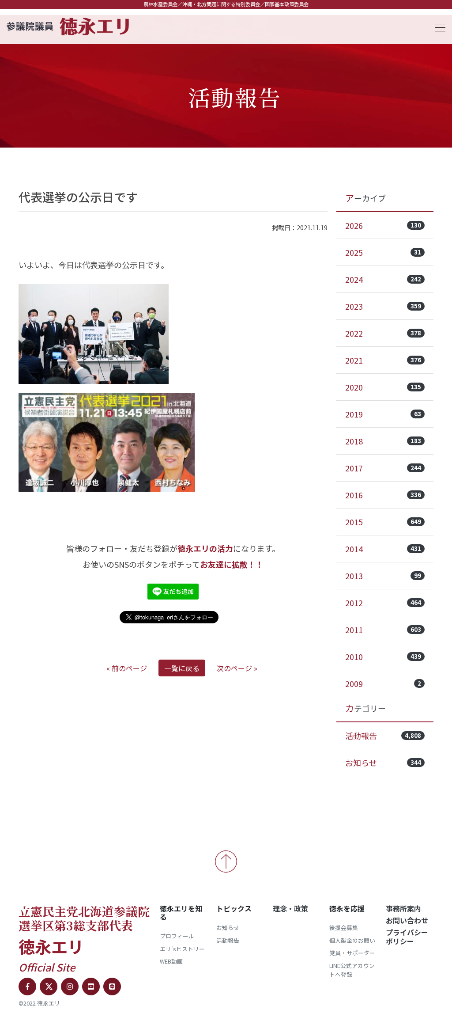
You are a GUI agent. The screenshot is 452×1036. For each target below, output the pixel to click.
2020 (383, 387)
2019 (383, 414)
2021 (383, 360)
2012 (383, 602)
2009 (383, 683)
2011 (383, 629)
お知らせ (383, 762)
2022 (383, 333)
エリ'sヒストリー (182, 949)
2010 (383, 656)
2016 (383, 495)
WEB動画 (171, 961)
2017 (383, 468)
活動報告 (383, 735)
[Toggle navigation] (437, 26)
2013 (383, 575)
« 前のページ (126, 668)
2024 (383, 279)
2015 (383, 521)
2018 (383, 441)
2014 (383, 548)
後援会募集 (343, 927)
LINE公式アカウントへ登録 (352, 970)
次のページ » (237, 668)
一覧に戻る (182, 668)
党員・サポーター (352, 953)
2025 (383, 252)
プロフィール (177, 936)
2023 (383, 306)
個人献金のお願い (352, 940)
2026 (383, 225)
